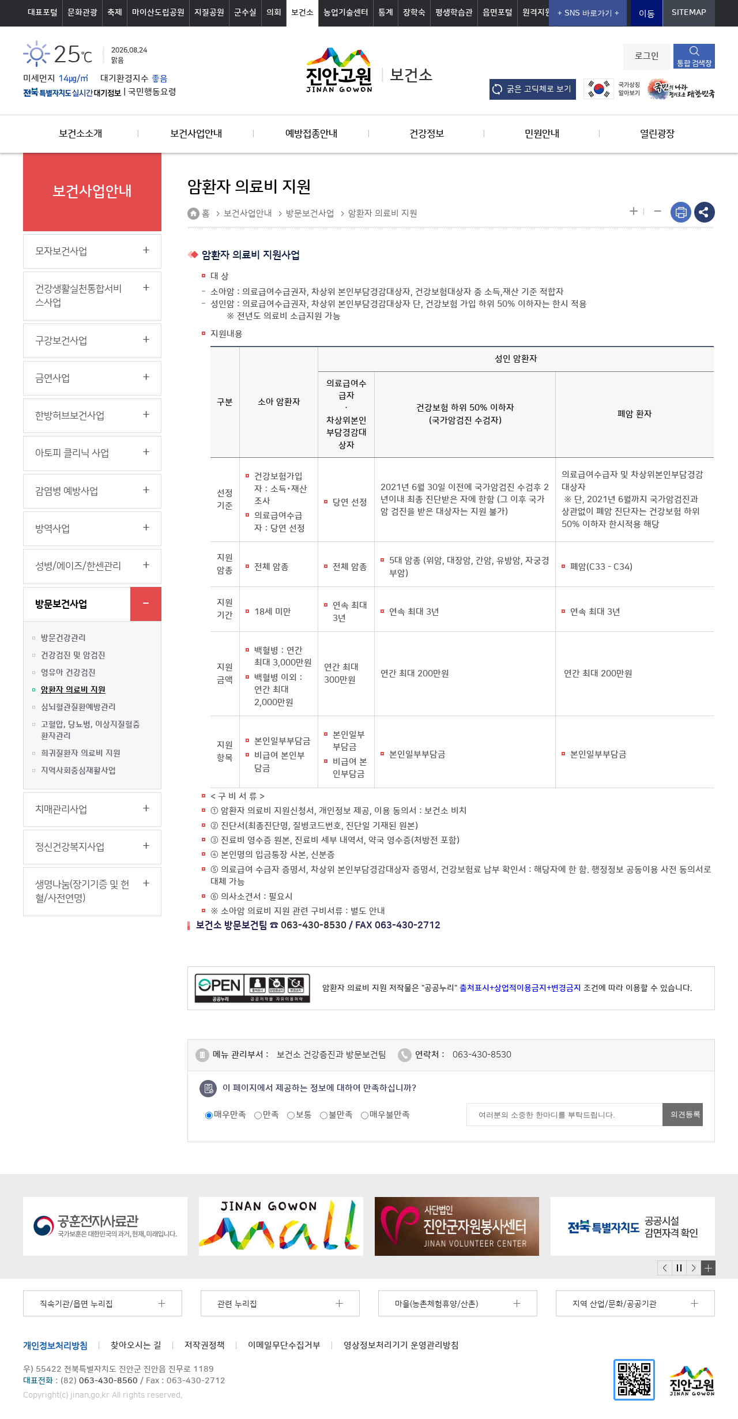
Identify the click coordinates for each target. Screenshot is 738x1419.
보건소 (302, 12)
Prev (664, 1268)
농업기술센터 (345, 12)
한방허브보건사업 (69, 416)
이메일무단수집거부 (284, 1345)
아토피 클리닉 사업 (72, 453)
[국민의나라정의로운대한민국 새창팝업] (678, 88)
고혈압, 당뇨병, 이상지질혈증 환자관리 (90, 730)
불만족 (341, 1115)
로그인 (647, 56)
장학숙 (414, 12)
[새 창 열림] (72, 92)
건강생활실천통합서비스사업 (78, 296)
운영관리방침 (401, 1345)
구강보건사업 (61, 341)
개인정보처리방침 (55, 1345)
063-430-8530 (314, 925)
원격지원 (537, 12)
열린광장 (657, 134)
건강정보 (426, 134)
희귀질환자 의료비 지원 (81, 753)
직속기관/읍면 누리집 (76, 1304)
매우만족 (230, 1115)
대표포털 (43, 12)
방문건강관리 (63, 638)
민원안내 (542, 134)
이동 (647, 14)
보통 (304, 1115)
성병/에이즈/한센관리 (78, 566)
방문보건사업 (61, 604)
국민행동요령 (152, 92)
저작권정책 (204, 1345)
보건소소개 (80, 134)
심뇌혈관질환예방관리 (78, 707)
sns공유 (704, 212)
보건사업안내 (196, 134)
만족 (271, 1115)
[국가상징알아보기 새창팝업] (608, 88)
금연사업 (52, 378)
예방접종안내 (311, 134)
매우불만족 (390, 1115)
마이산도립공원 (158, 12)
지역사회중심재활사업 (78, 771)
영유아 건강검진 (68, 672)
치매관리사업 (61, 809)
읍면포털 (498, 12)
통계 (385, 12)
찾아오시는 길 (136, 1345)
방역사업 (52, 529)
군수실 (245, 12)
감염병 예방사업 (66, 491)
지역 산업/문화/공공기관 (615, 1304)
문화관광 (82, 12)
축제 (114, 12)
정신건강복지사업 (69, 847)
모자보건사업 (61, 251)
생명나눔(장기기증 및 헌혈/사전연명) (82, 891)
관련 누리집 (237, 1304)
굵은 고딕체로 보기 (539, 89)
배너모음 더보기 (708, 1267)
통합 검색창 (694, 63)
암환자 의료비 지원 (73, 690)
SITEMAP (689, 12)
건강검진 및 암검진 (73, 655)
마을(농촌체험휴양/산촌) (436, 1304)
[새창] (634, 1379)
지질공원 (209, 12)
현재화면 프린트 (681, 212)
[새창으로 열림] (105, 1226)
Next (693, 1268)
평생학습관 (454, 12)
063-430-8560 (108, 1381)
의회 (273, 12)
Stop (679, 1268)
